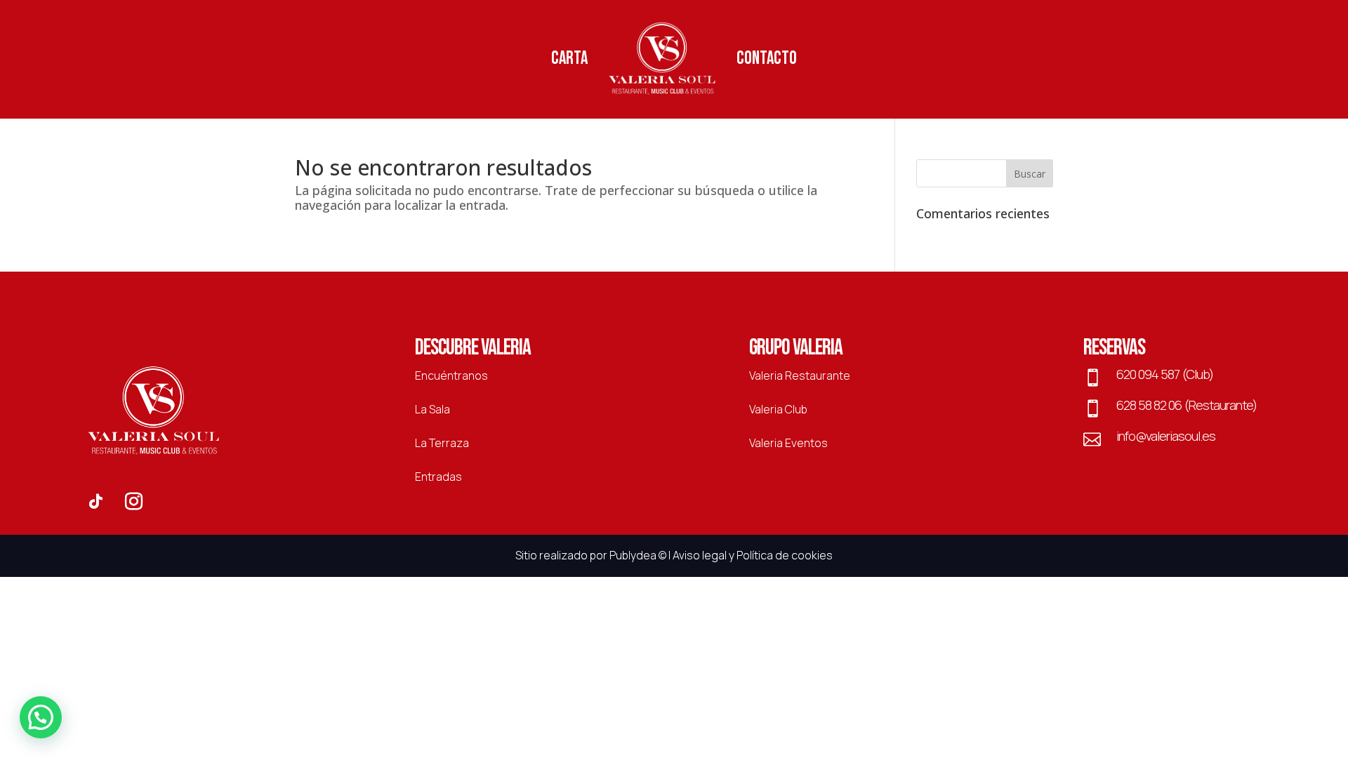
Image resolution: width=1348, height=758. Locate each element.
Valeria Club (778, 409)
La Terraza (442, 443)
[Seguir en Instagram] (133, 501)
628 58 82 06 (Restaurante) (1186, 405)
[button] (41, 717)
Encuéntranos (451, 375)
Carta (569, 58)
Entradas (438, 476)
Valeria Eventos (788, 443)
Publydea (632, 555)
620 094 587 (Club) (1164, 374)
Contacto (766, 58)
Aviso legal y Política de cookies (753, 555)
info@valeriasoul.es (1165, 435)
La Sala (432, 409)
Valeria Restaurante (799, 375)
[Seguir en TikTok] (95, 502)
